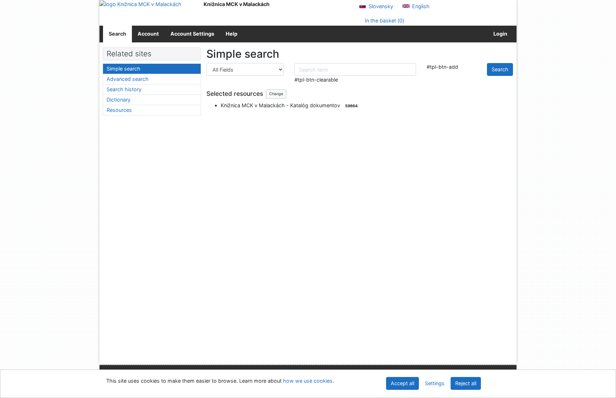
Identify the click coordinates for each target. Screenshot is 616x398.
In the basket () (383, 20)
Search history (124, 89)
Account (148, 34)
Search (117, 34)
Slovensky (380, 6)
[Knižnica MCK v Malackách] (146, 4)
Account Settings (192, 34)
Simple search (123, 69)
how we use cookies (308, 381)
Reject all (465, 383)
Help (231, 34)
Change (276, 94)
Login (499, 34)
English (420, 6)
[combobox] (355, 69)
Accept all (402, 383)
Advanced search (128, 79)
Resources (119, 110)
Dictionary (118, 100)
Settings (435, 383)
